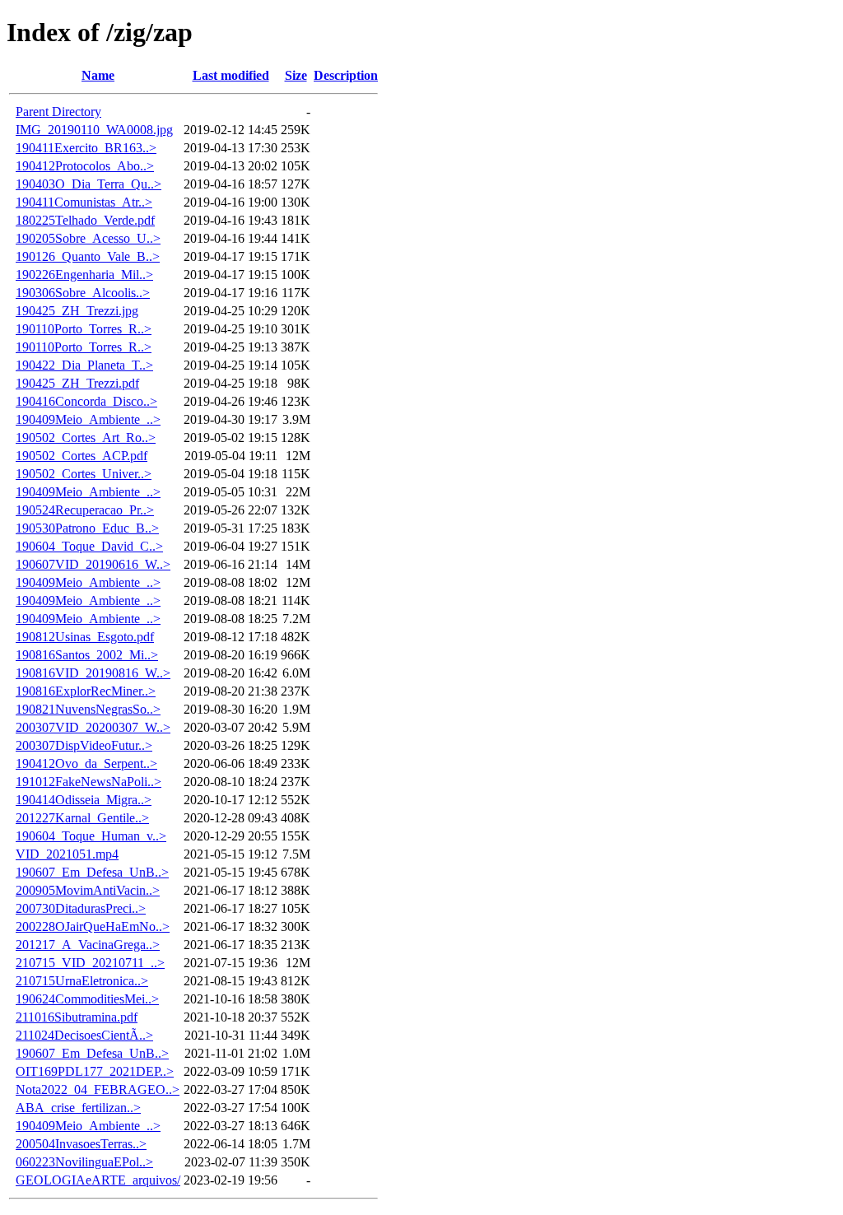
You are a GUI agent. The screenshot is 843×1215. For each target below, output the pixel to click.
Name (98, 75)
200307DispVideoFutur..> (84, 745)
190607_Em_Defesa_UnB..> (92, 872)
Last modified (231, 75)
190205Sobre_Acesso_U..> (88, 238)
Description (346, 75)
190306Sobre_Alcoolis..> (83, 293)
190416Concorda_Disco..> (86, 401)
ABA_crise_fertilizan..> (78, 1108)
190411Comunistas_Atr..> (84, 202)
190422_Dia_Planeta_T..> (84, 365)
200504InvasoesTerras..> (81, 1144)
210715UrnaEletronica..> (82, 981)
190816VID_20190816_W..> (93, 673)
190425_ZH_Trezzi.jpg (77, 311)
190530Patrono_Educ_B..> (87, 528)
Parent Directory (58, 112)
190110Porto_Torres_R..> (83, 329)
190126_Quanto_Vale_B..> (88, 256)
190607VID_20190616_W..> (93, 564)
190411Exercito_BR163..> (86, 148)
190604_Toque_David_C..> (89, 546)
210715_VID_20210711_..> (90, 963)
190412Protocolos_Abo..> (85, 166)
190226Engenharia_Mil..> (84, 275)
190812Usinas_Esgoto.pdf (85, 637)
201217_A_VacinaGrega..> (88, 945)
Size (296, 75)
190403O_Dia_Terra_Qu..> (88, 184)
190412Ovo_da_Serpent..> (86, 763)
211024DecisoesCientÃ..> (84, 1035)
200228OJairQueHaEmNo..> (93, 926)
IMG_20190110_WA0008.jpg (94, 130)
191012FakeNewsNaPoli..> (88, 782)
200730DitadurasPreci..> (81, 908)
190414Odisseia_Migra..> (83, 800)
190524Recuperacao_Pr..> (85, 510)
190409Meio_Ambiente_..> (88, 419)
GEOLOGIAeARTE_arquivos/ (98, 1180)
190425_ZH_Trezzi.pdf (77, 383)
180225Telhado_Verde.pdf (85, 220)
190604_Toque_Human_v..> (91, 836)
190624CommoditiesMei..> (87, 999)
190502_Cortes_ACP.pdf (81, 456)
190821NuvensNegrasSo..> (88, 709)
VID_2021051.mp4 (67, 854)
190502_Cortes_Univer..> (83, 474)
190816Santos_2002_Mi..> (87, 655)
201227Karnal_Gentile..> (82, 818)
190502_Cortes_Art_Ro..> (86, 438)
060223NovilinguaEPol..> (84, 1162)
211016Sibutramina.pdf (76, 1017)
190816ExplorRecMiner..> (86, 691)
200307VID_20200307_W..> (93, 727)
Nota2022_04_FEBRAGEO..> (97, 1089)
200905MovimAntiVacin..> (88, 890)
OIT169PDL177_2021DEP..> (95, 1071)
